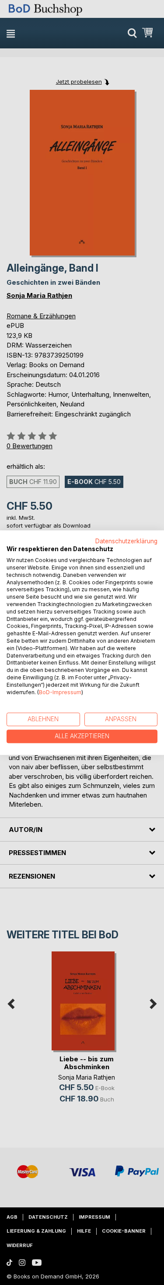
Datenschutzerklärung (126, 541)
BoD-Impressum (60, 692)
